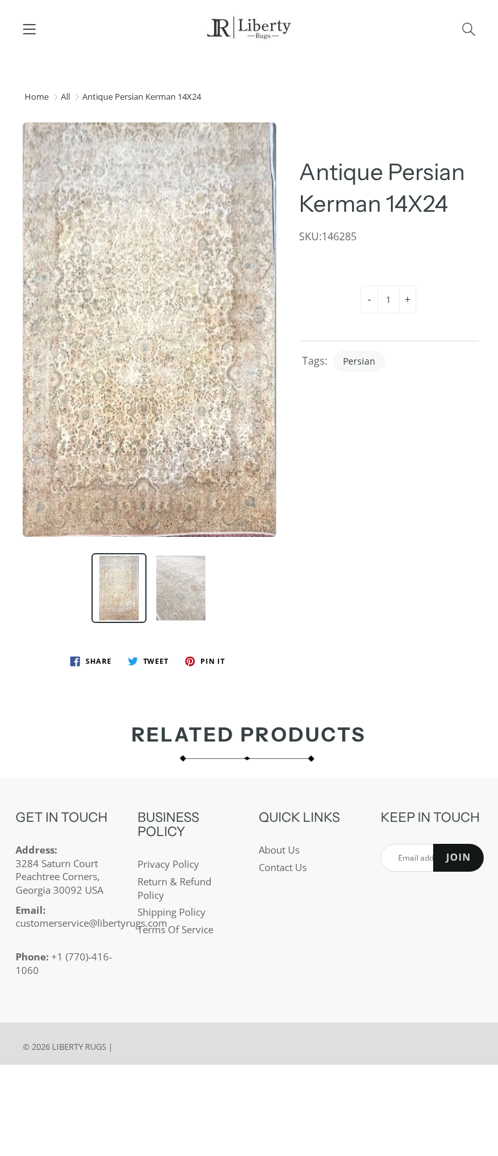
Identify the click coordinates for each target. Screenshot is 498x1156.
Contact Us (283, 867)
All (65, 96)
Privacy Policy (168, 864)
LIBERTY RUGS (79, 1046)
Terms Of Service (175, 930)
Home (37, 96)
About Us (279, 850)
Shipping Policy (171, 912)
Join (458, 857)
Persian (359, 361)
